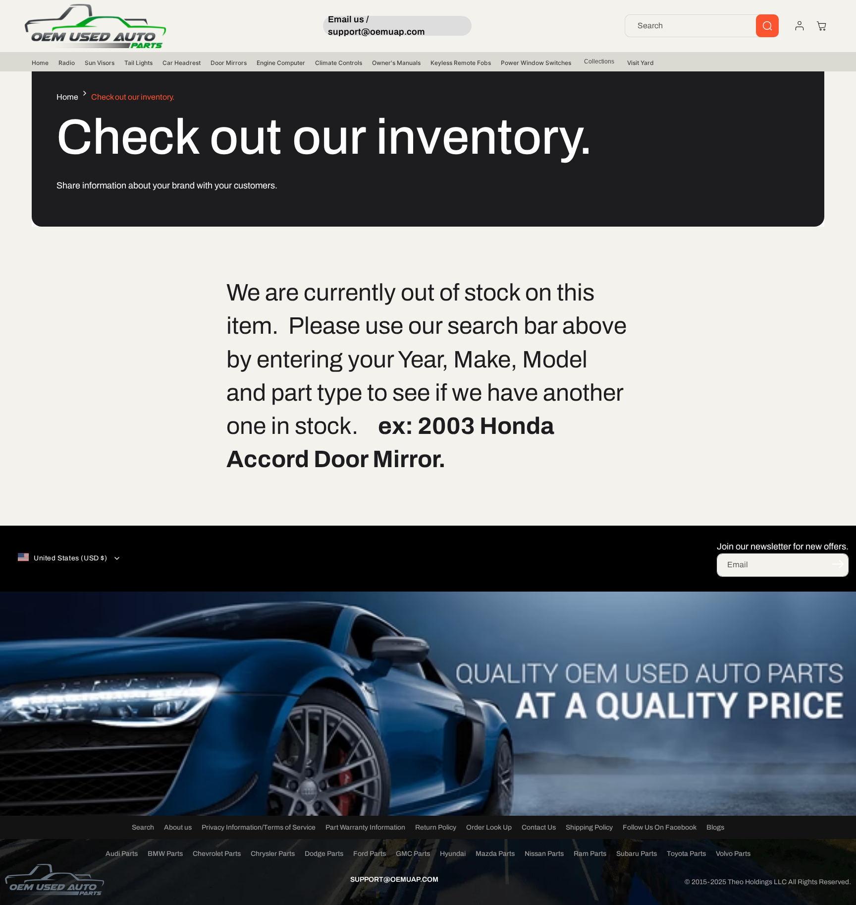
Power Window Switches (536, 62)
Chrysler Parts (273, 853)
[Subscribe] (838, 564)
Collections (599, 61)
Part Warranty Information (365, 827)
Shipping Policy (589, 827)
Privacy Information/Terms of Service (259, 827)
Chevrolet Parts (217, 853)
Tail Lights (138, 62)
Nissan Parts (544, 853)
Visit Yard (640, 62)
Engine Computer (281, 62)
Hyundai (453, 853)
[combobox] (701, 26)
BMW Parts (165, 853)
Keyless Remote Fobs (460, 62)
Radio (66, 62)
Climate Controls (338, 62)
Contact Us (539, 827)
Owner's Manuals (396, 62)
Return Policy (435, 827)
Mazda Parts (495, 853)
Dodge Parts (324, 853)
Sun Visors (99, 62)
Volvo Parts (733, 853)
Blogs (715, 827)
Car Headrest (181, 62)
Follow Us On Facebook (659, 827)
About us (178, 827)
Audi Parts (122, 853)
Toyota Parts (686, 853)
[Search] (767, 25)
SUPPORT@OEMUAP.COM (394, 879)
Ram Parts (590, 853)
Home (40, 62)
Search (143, 827)
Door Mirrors (229, 62)
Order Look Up (489, 827)
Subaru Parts (636, 853)
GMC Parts (413, 853)
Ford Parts (369, 853)
